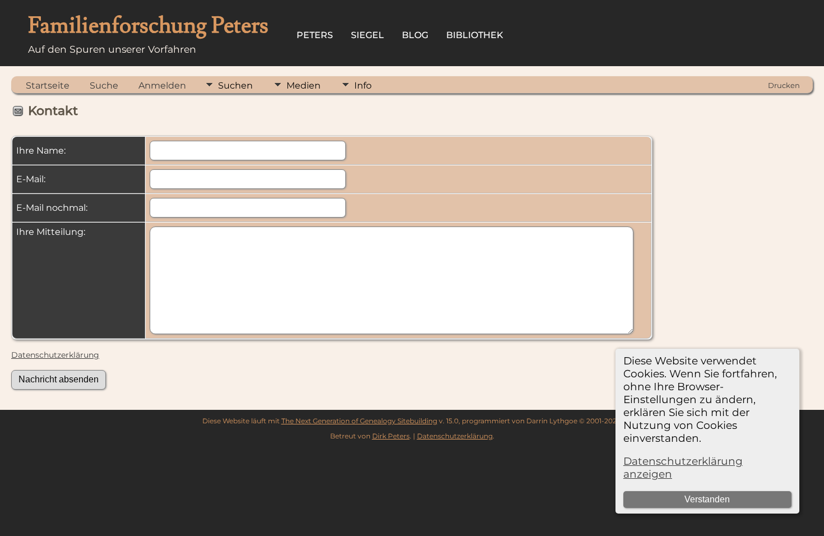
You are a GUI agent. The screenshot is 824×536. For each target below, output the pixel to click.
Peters (315, 35)
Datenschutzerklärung (55, 355)
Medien (303, 85)
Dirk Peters (391, 436)
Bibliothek (474, 35)
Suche (104, 85)
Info (363, 85)
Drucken (784, 85)
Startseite (48, 85)
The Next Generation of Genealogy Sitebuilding (359, 421)
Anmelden (162, 85)
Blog (415, 35)
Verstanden (707, 499)
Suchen (235, 85)
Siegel (367, 35)
